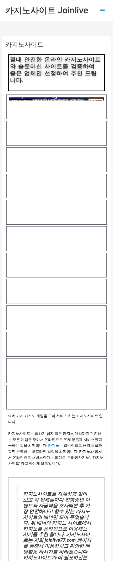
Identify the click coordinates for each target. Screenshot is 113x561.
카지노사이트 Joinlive (46, 10)
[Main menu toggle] (102, 10)
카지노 (53, 445)
